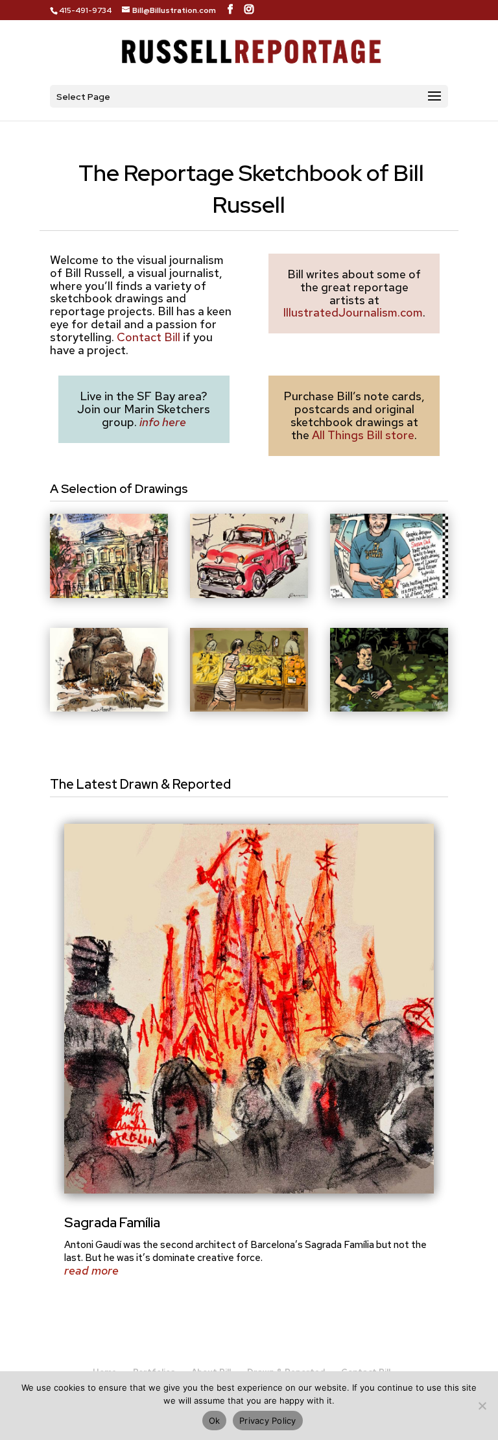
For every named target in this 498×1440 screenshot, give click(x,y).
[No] (481, 1405)
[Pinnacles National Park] (109, 707)
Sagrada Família (112, 1222)
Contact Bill (148, 337)
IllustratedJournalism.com (353, 312)
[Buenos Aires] (109, 593)
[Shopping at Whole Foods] (249, 707)
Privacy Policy (267, 1420)
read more (91, 1270)
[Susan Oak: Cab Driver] (389, 593)
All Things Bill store (363, 434)
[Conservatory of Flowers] (389, 707)
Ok (214, 1420)
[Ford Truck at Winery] (249, 593)
